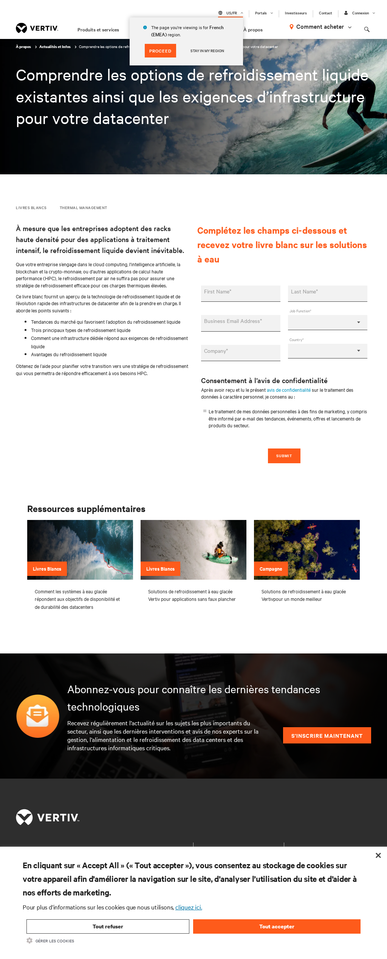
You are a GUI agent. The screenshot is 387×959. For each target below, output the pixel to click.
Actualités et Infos (55, 46)
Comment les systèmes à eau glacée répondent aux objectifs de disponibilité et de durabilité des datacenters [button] (77, 599)
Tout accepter (276, 926)
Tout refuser (108, 926)
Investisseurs (296, 13)
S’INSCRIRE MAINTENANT (327, 735)
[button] (80, 549)
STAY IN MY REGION (207, 50)
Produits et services (98, 29)
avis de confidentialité (289, 389)
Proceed (160, 51)
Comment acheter (320, 26)
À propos (253, 29)
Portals (261, 13)
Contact (325, 13)
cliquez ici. (188, 907)
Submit (284, 455)
